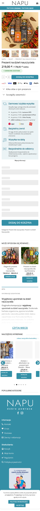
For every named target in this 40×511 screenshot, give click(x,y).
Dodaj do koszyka (20, 222)
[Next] (35, 30)
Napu (4, 59)
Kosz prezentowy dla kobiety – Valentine (10, 363)
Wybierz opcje (30, 371)
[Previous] (5, 30)
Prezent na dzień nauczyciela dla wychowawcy (8, 268)
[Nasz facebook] (18, 413)
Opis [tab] (3, 289)
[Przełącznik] (4, 89)
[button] (3, 3)
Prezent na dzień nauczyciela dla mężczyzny (27, 268)
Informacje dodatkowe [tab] (11, 294)
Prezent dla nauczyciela (25, 59)
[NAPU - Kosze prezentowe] (20, 3)
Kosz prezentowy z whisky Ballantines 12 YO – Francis (30, 363)
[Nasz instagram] (22, 413)
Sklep (10, 59)
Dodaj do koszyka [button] (8, 279)
